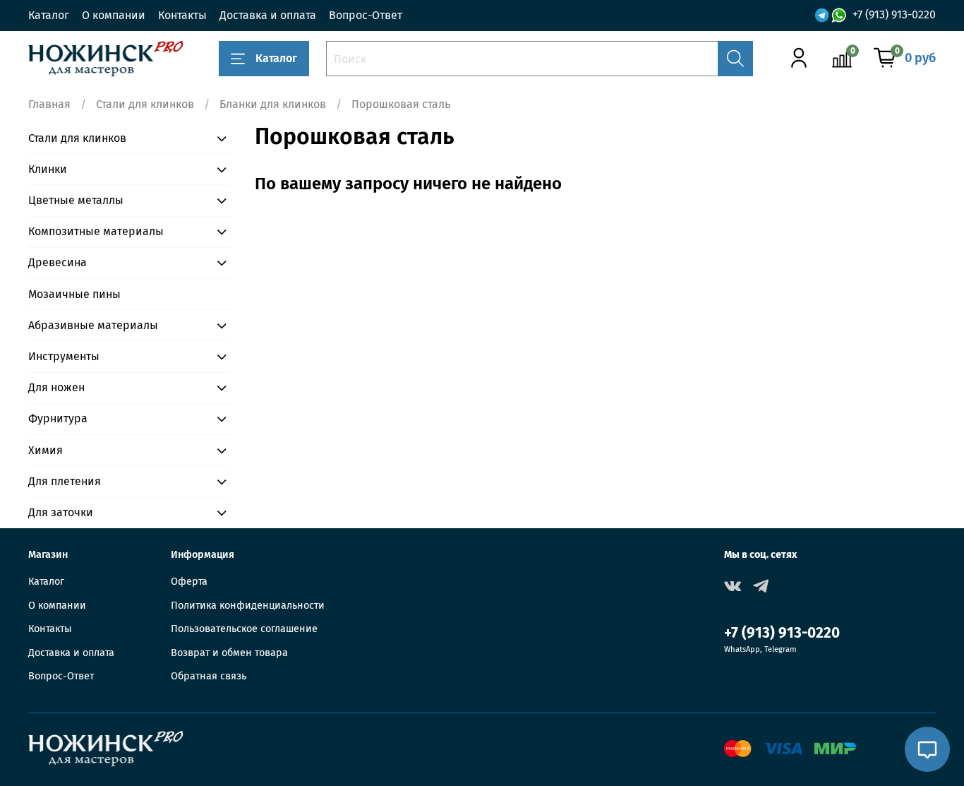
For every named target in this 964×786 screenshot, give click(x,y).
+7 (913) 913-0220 (894, 14)
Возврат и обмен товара (229, 653)
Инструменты (64, 356)
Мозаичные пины (74, 294)
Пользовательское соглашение (244, 629)
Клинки (47, 169)
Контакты (182, 15)
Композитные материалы (96, 231)
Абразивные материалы (93, 325)
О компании (113, 15)
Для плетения (64, 481)
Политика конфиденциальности (248, 606)
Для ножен (56, 387)
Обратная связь (208, 676)
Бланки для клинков (272, 104)
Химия (45, 450)
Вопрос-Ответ (365, 15)
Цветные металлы (75, 200)
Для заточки (60, 512)
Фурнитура (58, 418)
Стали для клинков (145, 104)
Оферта (189, 582)
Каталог (48, 15)
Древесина (57, 262)
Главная (49, 104)
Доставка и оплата (267, 15)
